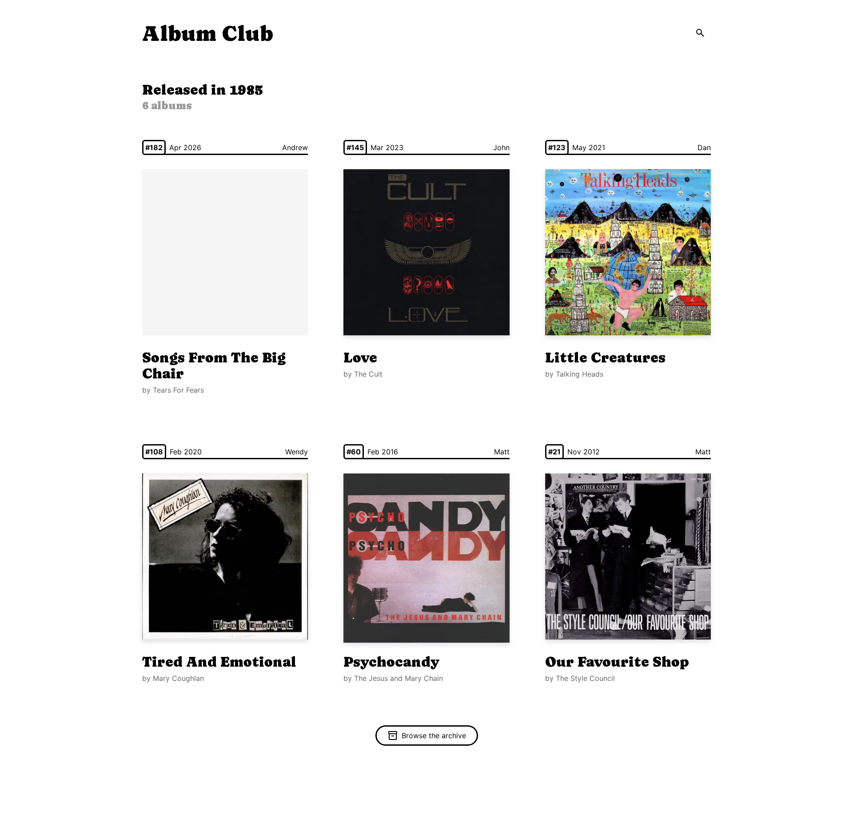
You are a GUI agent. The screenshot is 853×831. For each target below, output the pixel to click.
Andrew (295, 147)
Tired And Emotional (219, 662)
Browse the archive (434, 735)
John (501, 147)
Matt (502, 451)
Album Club (207, 33)
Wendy (296, 451)
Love (360, 358)
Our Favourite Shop (617, 662)
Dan (704, 147)
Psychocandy (391, 662)
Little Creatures (605, 358)
